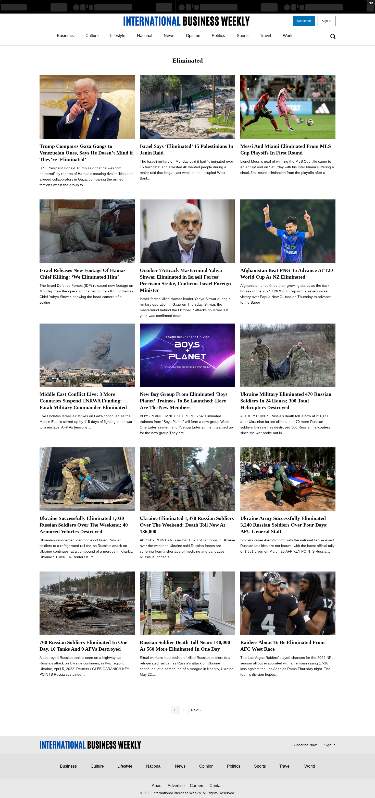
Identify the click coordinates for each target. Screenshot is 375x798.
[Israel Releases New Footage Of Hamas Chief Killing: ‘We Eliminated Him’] (87, 231)
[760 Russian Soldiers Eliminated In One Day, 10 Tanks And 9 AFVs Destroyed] (87, 603)
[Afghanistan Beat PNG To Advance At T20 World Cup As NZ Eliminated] (287, 231)
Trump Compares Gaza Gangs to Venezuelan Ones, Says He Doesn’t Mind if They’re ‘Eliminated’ (86, 152)
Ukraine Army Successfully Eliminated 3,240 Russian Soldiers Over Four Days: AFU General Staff (284, 524)
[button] (304, 21)
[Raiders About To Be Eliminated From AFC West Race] (287, 603)
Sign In (329, 745)
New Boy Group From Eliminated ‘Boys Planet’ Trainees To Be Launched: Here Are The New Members (184, 400)
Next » (196, 710)
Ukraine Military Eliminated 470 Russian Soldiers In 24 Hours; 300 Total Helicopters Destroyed (285, 400)
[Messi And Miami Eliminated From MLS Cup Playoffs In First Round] (287, 107)
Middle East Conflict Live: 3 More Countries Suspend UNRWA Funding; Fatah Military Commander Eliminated (83, 400)
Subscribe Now (304, 745)
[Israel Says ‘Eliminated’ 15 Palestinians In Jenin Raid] (187, 107)
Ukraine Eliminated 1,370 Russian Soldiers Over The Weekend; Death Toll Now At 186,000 (187, 524)
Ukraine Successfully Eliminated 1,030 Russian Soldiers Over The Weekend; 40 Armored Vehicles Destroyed (84, 524)
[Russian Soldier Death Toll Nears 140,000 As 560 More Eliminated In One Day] (187, 603)
